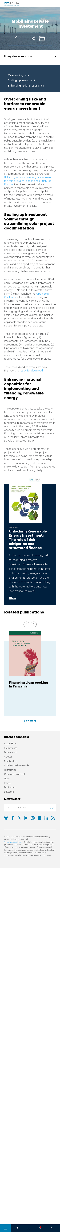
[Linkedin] (46, 818)
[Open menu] (5, 1228)
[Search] (17, 1228)
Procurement (10, 752)
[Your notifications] (39, 1228)
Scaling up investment (21, 80)
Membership (10, 761)
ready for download (31, 370)
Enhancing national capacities (26, 85)
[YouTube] (26, 818)
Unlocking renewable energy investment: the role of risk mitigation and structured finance (28, 181)
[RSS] (53, 818)
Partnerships (10, 770)
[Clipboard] (42, 38)
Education (9, 792)
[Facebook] (12, 818)
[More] (33, 38)
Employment (10, 748)
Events (7, 783)
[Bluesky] (6, 818)
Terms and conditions (13, 842)
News (6, 779)
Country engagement (14, 774)
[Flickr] (39, 818)
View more (30, 721)
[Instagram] (33, 818)
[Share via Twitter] (24, 38)
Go (51, 808)
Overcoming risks (18, 75)
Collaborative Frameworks (16, 765)
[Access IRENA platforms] (28, 1228)
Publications (9, 787)
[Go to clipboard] (51, 1228)
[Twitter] (19, 818)
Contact (8, 757)
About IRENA (10, 744)
